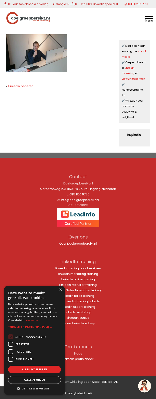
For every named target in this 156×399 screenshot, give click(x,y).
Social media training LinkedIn (78, 301)
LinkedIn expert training (78, 307)
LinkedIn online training (78, 279)
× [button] (60, 290)
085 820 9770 (79, 194)
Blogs (78, 353)
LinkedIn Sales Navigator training (78, 290)
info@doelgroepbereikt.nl (80, 200)
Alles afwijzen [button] (34, 380)
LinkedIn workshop (78, 312)
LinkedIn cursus (78, 318)
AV (90, 393)
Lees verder (32, 320)
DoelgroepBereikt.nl (28, 13)
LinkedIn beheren (21, 86)
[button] (34, 327)
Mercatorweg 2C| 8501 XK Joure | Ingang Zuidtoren (78, 189)
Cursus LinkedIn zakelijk (78, 323)
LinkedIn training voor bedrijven (78, 268)
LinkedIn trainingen (133, 78)
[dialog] (34, 340)
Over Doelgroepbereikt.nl (78, 243)
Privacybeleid (75, 393)
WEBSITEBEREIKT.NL (104, 381)
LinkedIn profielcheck (78, 359)
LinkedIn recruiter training (78, 285)
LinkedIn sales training (78, 296)
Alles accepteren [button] (34, 369)
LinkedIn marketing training (78, 274)
